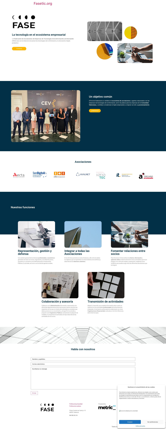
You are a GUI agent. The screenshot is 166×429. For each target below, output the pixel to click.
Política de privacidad (75, 404)
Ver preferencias (152, 422)
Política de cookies (75, 406)
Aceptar (130, 422)
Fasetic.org (43, 3)
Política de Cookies (140, 426)
